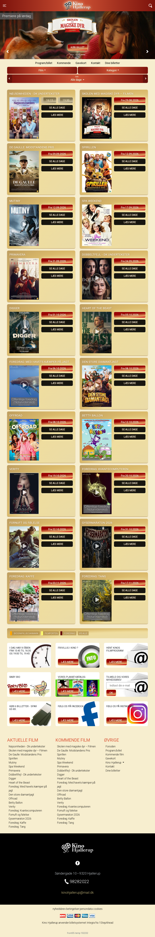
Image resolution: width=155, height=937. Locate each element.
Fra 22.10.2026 (57, 529)
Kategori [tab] (112, 70)
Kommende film (115, 754)
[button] (7, 52)
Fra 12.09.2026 (130, 153)
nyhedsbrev (59, 908)
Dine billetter (112, 63)
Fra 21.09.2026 (57, 261)
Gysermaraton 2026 (20, 818)
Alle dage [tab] (76, 78)
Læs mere (57, 114)
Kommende (64, 63)
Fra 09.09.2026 (57, 153)
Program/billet (43, 63)
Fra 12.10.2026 (130, 422)
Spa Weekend (17, 766)
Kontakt (95, 63)
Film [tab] (41, 70)
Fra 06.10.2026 (57, 368)
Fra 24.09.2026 (130, 261)
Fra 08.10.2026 (130, 368)
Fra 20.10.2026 (130, 475)
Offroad (13, 798)
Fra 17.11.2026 (130, 583)
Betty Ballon (16, 802)
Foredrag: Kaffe (17, 822)
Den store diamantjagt (21, 794)
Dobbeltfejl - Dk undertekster (25, 774)
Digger (12, 778)
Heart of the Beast (19, 782)
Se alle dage (57, 107)
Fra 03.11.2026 (57, 583)
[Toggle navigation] (150, 5)
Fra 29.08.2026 (130, 100)
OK (111, 692)
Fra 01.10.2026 (57, 314)
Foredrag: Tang (17, 826)
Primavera (14, 770)
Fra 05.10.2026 (130, 314)
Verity (12, 806)
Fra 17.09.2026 (130, 207)
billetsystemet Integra (82, 922)
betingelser (72, 908)
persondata (86, 908)
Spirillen (13, 758)
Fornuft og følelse (19, 814)
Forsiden (110, 746)
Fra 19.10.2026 (57, 475)
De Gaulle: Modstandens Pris (25, 754)
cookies (97, 908)
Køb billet (77, 47)
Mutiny (12, 762)
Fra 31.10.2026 (130, 529)
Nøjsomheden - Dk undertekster (27, 746)
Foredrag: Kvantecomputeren (25, 810)
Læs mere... (68, 662)
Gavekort (81, 63)
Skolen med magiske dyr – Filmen (28, 750)
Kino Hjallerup (41, 3)
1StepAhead (106, 922)
